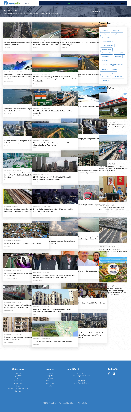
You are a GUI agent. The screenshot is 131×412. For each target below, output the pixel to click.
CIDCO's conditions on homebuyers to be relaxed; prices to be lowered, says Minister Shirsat (54, 242)
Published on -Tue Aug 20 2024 (12, 302)
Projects (50, 376)
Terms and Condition (66, 403)
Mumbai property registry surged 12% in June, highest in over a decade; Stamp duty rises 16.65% (53, 310)
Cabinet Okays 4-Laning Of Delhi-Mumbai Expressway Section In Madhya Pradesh (81, 76)
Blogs (18, 386)
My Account (18, 376)
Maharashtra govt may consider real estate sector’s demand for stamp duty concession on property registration (54, 276)
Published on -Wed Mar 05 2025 (42, 206)
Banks (49, 386)
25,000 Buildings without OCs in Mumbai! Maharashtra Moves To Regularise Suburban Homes (52, 178)
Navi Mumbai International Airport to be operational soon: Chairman (82, 272)
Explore (25, 3)
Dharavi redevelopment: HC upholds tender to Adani (23, 243)
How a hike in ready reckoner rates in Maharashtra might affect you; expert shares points (53, 210)
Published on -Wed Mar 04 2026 (42, 74)
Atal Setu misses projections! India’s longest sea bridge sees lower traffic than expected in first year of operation (83, 238)
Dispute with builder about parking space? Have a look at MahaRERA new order (24, 338)
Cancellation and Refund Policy (18, 388)
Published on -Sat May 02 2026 (12, 40)
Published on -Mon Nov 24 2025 (70, 168)
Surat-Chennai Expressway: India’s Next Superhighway (52, 341)
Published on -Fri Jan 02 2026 (41, 140)
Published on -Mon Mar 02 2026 (70, 104)
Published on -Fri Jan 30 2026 (70, 136)
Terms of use (18, 383)
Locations (49, 381)
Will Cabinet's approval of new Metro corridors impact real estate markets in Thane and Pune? (25, 306)
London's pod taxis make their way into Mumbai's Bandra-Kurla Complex (24, 274)
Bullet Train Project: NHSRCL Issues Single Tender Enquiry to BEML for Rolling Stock (83, 108)
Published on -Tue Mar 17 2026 (70, 40)
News (69, 3)
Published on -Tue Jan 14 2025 (70, 234)
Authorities (50, 383)
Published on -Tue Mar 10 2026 (70, 72)
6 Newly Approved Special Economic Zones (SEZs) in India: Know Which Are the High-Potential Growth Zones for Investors (24, 175)
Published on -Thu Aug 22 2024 (70, 300)
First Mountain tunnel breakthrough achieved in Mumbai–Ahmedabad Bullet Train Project (53, 144)
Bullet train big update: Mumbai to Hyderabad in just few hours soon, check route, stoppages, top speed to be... (24, 210)
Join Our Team (79, 3)
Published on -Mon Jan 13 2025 (41, 238)
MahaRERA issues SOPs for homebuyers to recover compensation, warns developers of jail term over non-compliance (81, 173)
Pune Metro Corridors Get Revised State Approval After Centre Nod (53, 112)
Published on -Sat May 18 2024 (41, 338)
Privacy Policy (18, 381)
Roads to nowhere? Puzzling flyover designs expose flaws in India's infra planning (83, 140)
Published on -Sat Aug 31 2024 (41, 272)
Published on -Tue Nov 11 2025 (12, 170)
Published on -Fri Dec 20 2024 (12, 240)
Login (123, 3)
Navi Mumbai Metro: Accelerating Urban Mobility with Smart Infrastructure (83, 206)
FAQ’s (18, 378)
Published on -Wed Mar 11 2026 (13, 72)
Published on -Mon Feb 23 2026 (41, 108)
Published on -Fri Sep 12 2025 (70, 202)
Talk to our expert (109, 3)
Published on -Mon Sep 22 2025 (41, 174)
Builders (50, 378)
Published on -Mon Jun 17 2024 (70, 330)
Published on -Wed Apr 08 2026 (41, 40)
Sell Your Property (94, 3)
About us (18, 373)
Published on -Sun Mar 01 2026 (12, 106)
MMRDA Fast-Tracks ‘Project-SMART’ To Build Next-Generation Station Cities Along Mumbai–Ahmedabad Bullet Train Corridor (54, 79)
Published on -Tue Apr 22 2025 (12, 206)
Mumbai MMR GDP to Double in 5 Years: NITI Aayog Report (83, 303)
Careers (18, 391)
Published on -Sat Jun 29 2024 (41, 306)
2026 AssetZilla (50, 403)
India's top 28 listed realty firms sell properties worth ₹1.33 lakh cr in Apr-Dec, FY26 (25, 110)
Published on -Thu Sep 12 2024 (12, 270)
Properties (49, 373)
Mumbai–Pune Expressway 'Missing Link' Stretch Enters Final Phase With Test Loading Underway (53, 44)
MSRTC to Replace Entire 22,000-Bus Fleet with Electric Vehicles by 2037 (81, 44)
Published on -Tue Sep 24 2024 (70, 268)
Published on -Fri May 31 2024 (12, 334)
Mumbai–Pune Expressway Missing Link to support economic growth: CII (22, 44)
